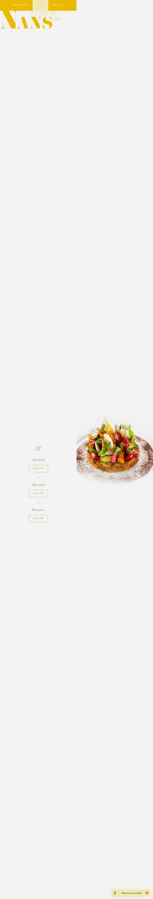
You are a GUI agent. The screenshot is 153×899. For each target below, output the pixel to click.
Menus (40, 5)
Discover (38, 468)
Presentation (20, 5)
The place (58, 5)
